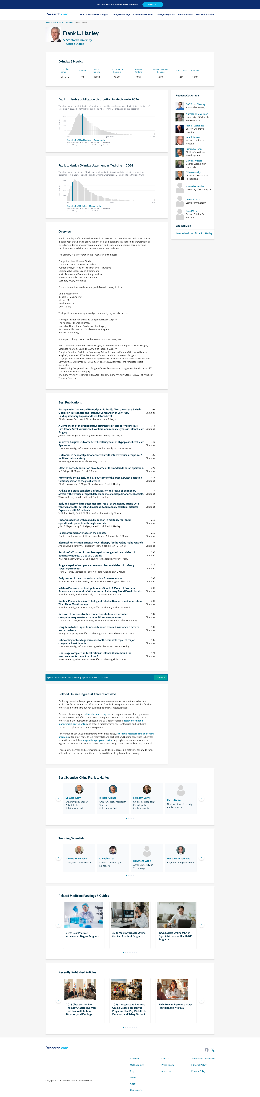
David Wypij (192, 211)
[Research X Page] (212, 1050)
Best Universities (205, 15)
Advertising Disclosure (202, 1058)
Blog (132, 1071)
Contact (165, 1058)
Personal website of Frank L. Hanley (194, 233)
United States (75, 44)
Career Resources (143, 15)
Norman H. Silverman (197, 113)
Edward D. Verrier (195, 186)
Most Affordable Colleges (94, 15)
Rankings (134, 1058)
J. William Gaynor (142, 797)
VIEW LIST (153, 4)
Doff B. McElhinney (195, 104)
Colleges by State (165, 15)
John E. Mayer (193, 137)
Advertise (166, 1071)
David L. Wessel (194, 160)
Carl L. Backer (174, 800)
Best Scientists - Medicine (63, 22)
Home (48, 22)
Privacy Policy (198, 1071)
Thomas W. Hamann (76, 858)
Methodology (137, 1064)
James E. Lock (193, 199)
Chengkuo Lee (106, 858)
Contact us (161, 677)
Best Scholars (185, 15)
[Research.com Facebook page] (207, 1050)
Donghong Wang (142, 860)
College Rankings (120, 15)
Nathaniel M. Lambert (178, 858)
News (133, 1077)
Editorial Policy (199, 1064)
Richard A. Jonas (194, 148)
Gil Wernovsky (193, 172)
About (133, 1083)
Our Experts (136, 1089)
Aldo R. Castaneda (195, 125)
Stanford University (79, 40)
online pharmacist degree (97, 714)
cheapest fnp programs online (96, 740)
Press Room (167, 1064)
